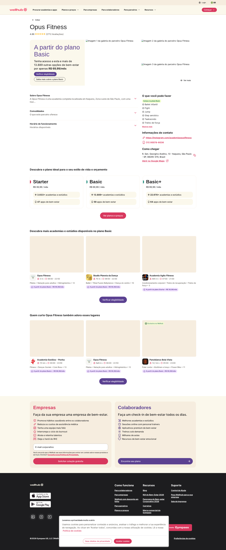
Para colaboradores (110, 10)
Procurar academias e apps (45, 10)
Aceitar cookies (122, 541)
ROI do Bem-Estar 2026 (153, 495)
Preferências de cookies (184, 538)
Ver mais (187, 80)
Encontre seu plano (131, 461)
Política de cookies (72, 530)
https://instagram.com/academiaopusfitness (169, 137)
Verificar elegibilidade (45, 74)
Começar (208, 10)
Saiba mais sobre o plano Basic (49, 79)
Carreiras (147, 506)
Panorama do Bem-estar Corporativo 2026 (154, 500)
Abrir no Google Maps (153, 161)
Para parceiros (130, 10)
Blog (145, 490)
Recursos (149, 10)
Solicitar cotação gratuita (70, 461)
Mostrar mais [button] (147, 127)
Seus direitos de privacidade (97, 541)
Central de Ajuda (178, 490)
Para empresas (90, 10)
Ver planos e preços (113, 215)
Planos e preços (69, 10)
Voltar (37, 20)
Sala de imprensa (178, 501)
